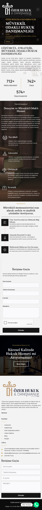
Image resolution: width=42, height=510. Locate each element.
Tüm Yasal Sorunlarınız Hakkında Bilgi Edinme (24, 221)
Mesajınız (6, 306)
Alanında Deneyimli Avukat (20, 235)
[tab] (3, 26)
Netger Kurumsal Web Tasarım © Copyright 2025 (21, 506)
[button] (38, 9)
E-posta (5, 298)
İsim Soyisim (7, 281)
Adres (3, 442)
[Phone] (36, 504)
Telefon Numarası (9, 290)
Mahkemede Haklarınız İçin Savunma (23, 247)
